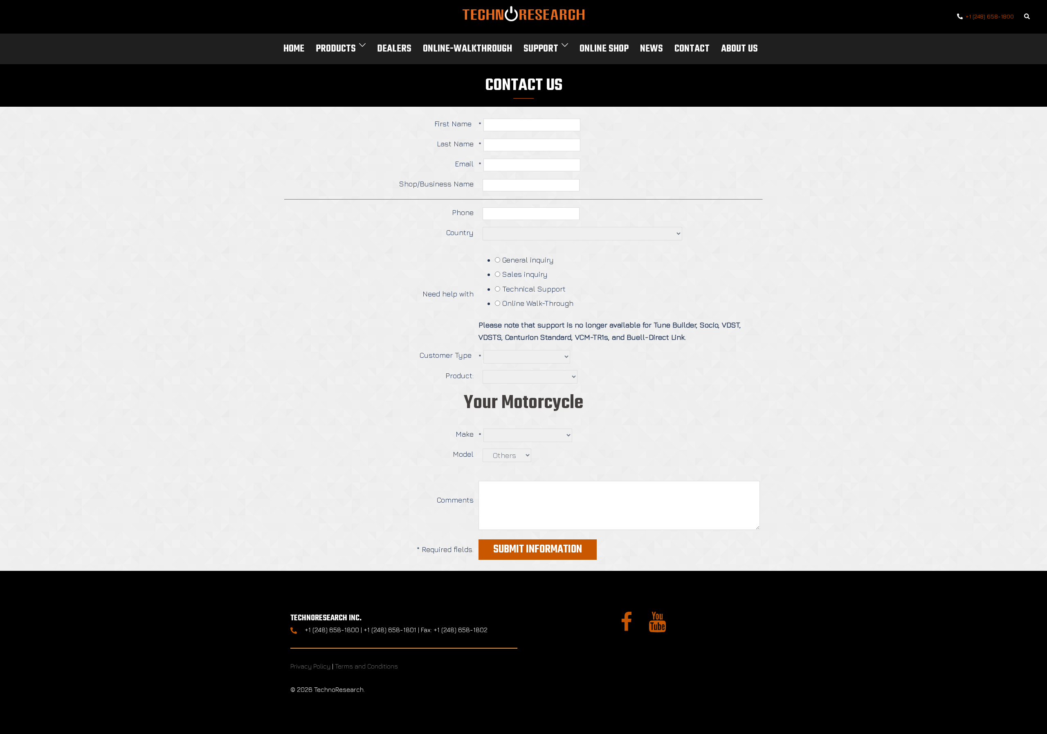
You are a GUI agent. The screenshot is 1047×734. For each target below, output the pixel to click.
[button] (1027, 16)
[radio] (497, 260)
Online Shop (604, 48)
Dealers (394, 48)
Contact (692, 48)
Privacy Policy (310, 666)
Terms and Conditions (366, 666)
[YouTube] (657, 627)
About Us (739, 48)
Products (336, 48)
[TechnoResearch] (523, 15)
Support (541, 48)
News (651, 48)
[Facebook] (626, 627)
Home (293, 48)
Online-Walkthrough (467, 48)
